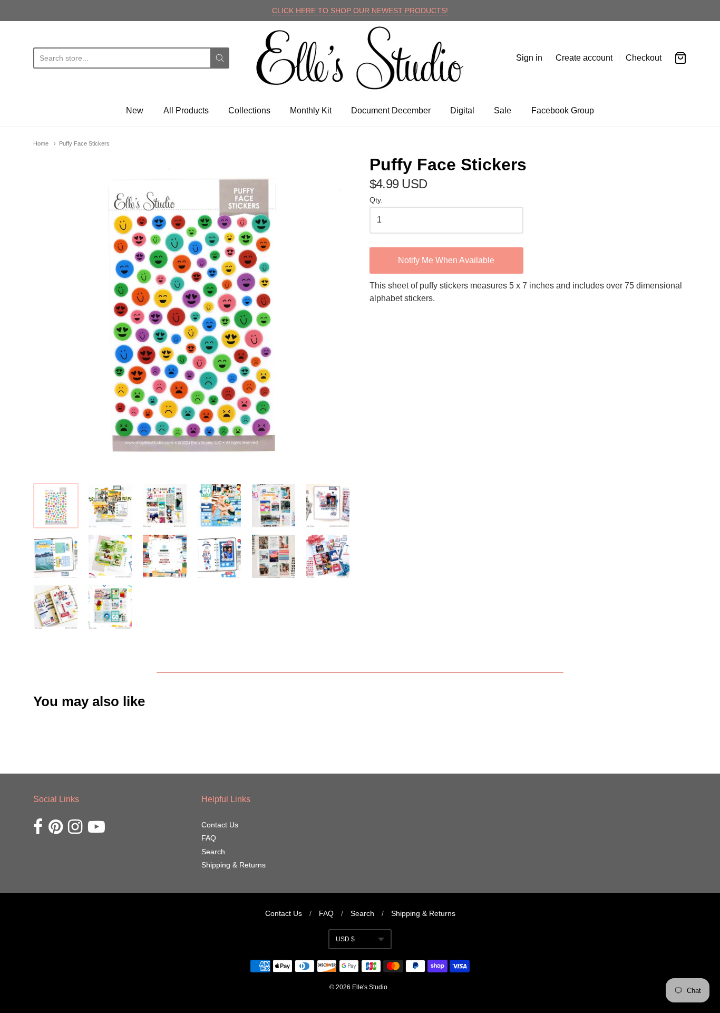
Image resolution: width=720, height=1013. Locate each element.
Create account (584, 57)
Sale (502, 110)
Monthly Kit (311, 110)
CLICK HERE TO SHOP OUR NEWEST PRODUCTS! (360, 10)
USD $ (345, 939)
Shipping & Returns (233, 865)
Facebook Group (562, 110)
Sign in (529, 57)
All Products (186, 110)
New (134, 110)
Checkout (643, 57)
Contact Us (219, 825)
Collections (249, 110)
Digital (462, 110)
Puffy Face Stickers (84, 143)
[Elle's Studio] (360, 58)
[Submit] (219, 58)
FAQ (208, 838)
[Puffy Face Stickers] (56, 505)
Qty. (376, 200)
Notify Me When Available (446, 260)
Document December (391, 110)
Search (213, 851)
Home (40, 143)
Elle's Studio (369, 987)
